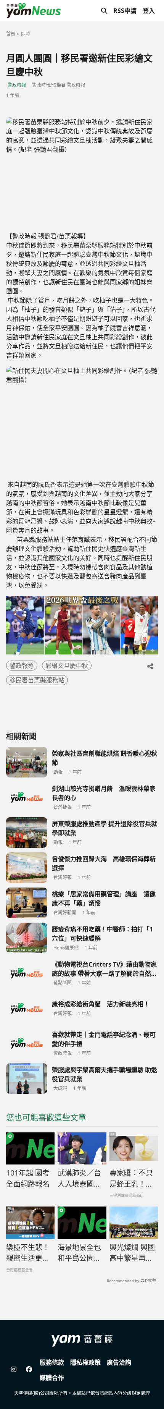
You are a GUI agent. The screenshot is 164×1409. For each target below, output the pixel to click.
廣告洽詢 (119, 1362)
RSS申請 (125, 10)
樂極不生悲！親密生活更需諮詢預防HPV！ (28, 1253)
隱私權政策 (85, 1362)
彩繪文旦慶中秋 (66, 665)
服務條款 (52, 1362)
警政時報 (17, 85)
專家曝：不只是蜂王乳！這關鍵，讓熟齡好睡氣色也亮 (131, 1178)
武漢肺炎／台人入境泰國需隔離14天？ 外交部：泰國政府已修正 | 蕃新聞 (80, 1178)
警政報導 (22, 665)
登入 (149, 10)
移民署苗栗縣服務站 (37, 680)
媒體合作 (52, 1377)
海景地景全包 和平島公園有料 (79, 1253)
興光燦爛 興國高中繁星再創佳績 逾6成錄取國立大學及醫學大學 (132, 1253)
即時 (25, 34)
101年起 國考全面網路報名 (28, 1178)
